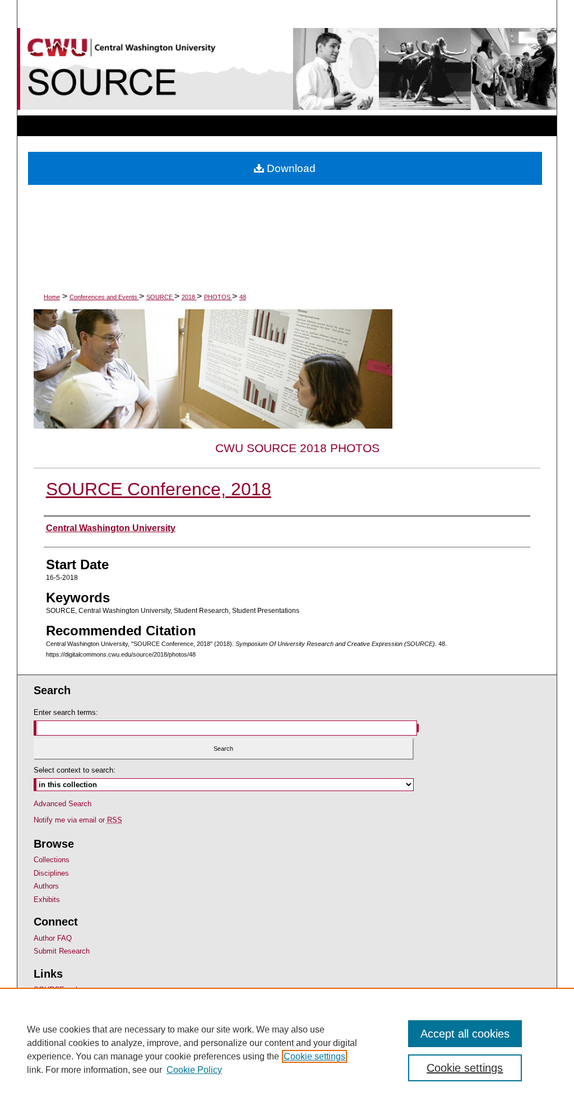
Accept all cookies (465, 1034)
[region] (287, 1049)
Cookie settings (314, 1056)
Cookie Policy (194, 1070)
